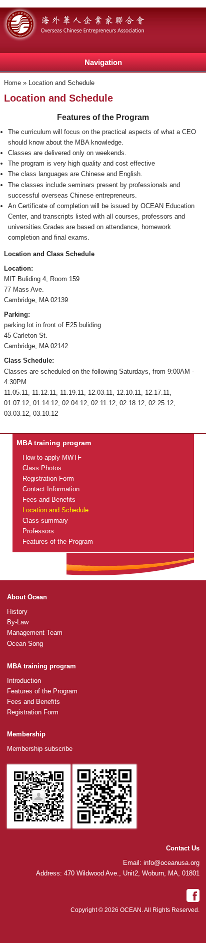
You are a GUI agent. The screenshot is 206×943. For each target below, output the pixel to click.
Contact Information (51, 489)
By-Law (17, 622)
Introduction (24, 680)
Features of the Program (57, 541)
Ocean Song (25, 643)
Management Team (34, 632)
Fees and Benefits (49, 499)
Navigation (103, 62)
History (17, 611)
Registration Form (48, 478)
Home (12, 83)
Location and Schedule (55, 510)
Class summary (45, 520)
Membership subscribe (39, 748)
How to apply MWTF (52, 457)
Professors (38, 531)
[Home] (82, 40)
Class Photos (42, 468)
